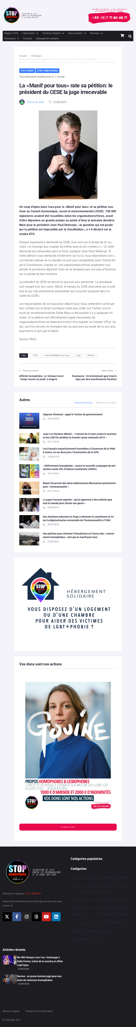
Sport (125, 923)
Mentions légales (11, 1011)
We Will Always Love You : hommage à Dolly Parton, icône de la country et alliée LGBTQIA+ (40, 961)
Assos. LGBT (101, 885)
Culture (107, 892)
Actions (77, 877)
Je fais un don (68, 827)
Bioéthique (123, 886)
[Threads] (36, 916)
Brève (73, 893)
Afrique (75, 886)
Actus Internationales (107, 877)
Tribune (121, 932)
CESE (35, 355)
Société (111, 922)
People (103, 914)
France (78, 907)
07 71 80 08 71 (33, 893)
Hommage (91, 907)
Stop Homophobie (47, 70)
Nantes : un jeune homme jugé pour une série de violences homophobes (39, 978)
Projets (75, 923)
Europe (79, 899)
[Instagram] (26, 916)
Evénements (94, 900)
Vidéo (96, 938)
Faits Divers (114, 899)
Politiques (36, 56)
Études (106, 939)
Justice (78, 914)
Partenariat (91, 915)
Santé (98, 922)
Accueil (23, 56)
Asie (83, 886)
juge (78, 355)
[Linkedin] (56, 916)
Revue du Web (35, 102)
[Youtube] (46, 916)
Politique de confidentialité (39, 1011)
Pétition (91, 355)
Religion (86, 923)
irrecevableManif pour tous (57, 355)
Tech (114, 931)
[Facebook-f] (16, 916)
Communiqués (88, 892)
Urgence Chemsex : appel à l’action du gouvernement (73, 414)
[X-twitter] (7, 916)
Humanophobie (113, 907)
